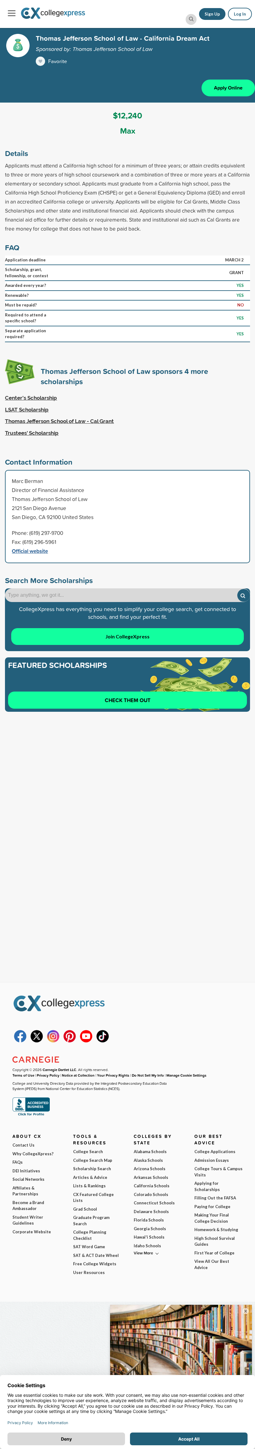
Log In (240, 14)
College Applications (214, 1151)
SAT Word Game (89, 1246)
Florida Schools (149, 1219)
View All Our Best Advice (211, 1264)
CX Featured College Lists (93, 1197)
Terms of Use (23, 1075)
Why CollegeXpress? (32, 1153)
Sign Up (212, 14)
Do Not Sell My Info (148, 1075)
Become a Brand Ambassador (28, 1205)
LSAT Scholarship (27, 410)
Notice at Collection (78, 1075)
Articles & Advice (90, 1177)
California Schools (151, 1185)
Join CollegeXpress (127, 636)
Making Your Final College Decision (211, 1218)
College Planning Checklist (89, 1235)
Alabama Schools (150, 1151)
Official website (30, 551)
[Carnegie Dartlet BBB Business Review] (31, 1115)
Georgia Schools (150, 1228)
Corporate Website (31, 1231)
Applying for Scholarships (207, 1186)
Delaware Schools (151, 1211)
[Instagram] (53, 1041)
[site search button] (191, 19)
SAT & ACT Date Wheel (96, 1255)
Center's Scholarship (31, 398)
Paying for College (212, 1206)
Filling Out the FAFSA (215, 1197)
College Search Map (92, 1160)
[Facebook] (20, 1041)
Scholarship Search (92, 1168)
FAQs (17, 1162)
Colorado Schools (151, 1194)
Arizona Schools (149, 1168)
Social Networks (28, 1179)
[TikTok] (102, 1041)
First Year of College (214, 1252)
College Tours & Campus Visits (218, 1171)
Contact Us (23, 1145)
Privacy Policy (48, 1075)
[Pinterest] (69, 1041)
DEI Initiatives (26, 1170)
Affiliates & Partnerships (25, 1191)
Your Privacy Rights (113, 1075)
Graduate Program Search (91, 1220)
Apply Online (228, 87)
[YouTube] (86, 1041)
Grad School (85, 1209)
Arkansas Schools (151, 1177)
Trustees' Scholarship (31, 433)
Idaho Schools (147, 1245)
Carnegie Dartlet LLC (59, 1069)
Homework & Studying (216, 1229)
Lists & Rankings (89, 1185)
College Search (88, 1151)
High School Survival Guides (214, 1241)
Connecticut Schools (154, 1202)
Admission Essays (211, 1160)
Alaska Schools (148, 1160)
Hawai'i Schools (149, 1237)
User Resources (89, 1272)
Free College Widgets (94, 1263)
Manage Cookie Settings (186, 1075)
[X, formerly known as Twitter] (36, 1041)
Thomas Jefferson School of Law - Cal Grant (59, 421)
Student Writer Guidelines (27, 1220)
